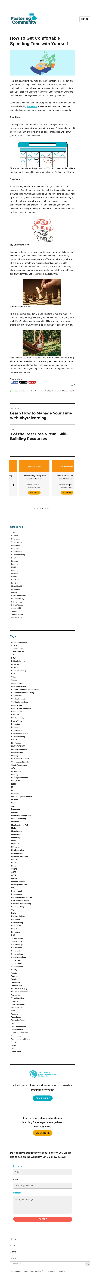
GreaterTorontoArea (19, 765)
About (13, 1245)
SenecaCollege (17, 945)
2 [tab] (37, 508)
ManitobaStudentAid (19, 825)
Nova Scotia (16, 860)
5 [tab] (45, 508)
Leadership (15, 809)
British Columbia (18, 661)
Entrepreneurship (18, 555)
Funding (14, 564)
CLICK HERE (43, 1133)
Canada (14, 680)
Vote (13, 1011)
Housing (14, 570)
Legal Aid (15, 580)
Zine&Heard (16, 1052)
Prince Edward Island (20, 900)
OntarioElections (18, 882)
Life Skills (57, 391)
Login (13, 1258)
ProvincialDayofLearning (21, 904)
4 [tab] (42, 508)
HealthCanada (16, 771)
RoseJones (15, 932)
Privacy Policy (35, 1271)
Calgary (14, 677)
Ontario (14, 592)
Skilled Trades (17, 605)
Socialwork (15, 951)
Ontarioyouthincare (19, 885)
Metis (13, 841)
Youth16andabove (18, 1027)
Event (13, 558)
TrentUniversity (17, 982)
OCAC (13, 872)
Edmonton (15, 724)
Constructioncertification (21, 708)
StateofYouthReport (19, 957)
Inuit (13, 803)
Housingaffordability (19, 778)
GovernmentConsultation (21, 759)
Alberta (14, 645)
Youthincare (16, 1036)
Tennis (14, 973)
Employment (16, 551)
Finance (14, 561)
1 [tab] (35, 508)
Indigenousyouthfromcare (21, 797)
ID (12, 787)
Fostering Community (23, 391)
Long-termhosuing (18, 819)
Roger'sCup (16, 926)
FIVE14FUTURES (18, 746)
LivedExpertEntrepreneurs (21, 815)
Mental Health (68, 391)
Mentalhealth (16, 831)
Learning (14, 577)
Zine (13, 1048)
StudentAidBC (17, 963)
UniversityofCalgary (19, 989)
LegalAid (14, 812)
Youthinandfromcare (19, 1033)
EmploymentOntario (19, 734)
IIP (12, 790)
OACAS (14, 869)
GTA (13, 768)
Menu (84, 19)
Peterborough (16, 891)
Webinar (14, 1014)
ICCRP (14, 784)
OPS (13, 888)
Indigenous (15, 793)
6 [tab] (48, 508)
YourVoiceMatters (18, 1020)
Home (13, 1239)
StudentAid (15, 960)
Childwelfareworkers (19, 702)
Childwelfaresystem (19, 699)
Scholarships (16, 602)
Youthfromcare (17, 1030)
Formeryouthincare (19, 749)
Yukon (13, 1045)
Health (13, 567)
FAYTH (14, 740)
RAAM (13, 913)
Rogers (14, 929)
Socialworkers (17, 954)
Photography (16, 894)
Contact (14, 1252)
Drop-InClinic (16, 721)
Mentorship (15, 838)
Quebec (14, 910)
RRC (13, 935)
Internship (15, 574)
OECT (13, 875)
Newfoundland (17, 853)
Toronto (14, 976)
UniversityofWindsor (19, 992)
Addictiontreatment (19, 642)
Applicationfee (17, 649)
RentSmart (15, 919)
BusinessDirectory (18, 671)
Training (14, 611)
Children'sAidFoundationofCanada (25, 690)
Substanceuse (17, 967)
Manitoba (15, 822)
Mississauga (16, 844)
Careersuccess (17, 683)
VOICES (14, 1001)
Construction (16, 705)
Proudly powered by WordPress (55, 1271)
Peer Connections (18, 596)
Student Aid (16, 608)
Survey (14, 970)
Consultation (16, 542)
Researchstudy (17, 923)
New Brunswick (17, 850)
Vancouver (15, 995)
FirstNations (16, 743)
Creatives (15, 715)
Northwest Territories (19, 856)
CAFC (13, 674)
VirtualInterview (17, 998)
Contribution (16, 545)
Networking (15, 589)
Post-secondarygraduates (21, 897)
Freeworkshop (17, 752)
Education (15, 548)
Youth (13, 1023)
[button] (13, 485)
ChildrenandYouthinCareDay (22, 693)
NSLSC (14, 863)
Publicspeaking (17, 907)
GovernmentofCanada (20, 762)
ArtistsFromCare (17, 652)
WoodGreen (16, 1017)
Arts (13, 533)
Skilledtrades (16, 948)
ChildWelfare (16, 696)
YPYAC (14, 1042)
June (13, 806)
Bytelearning (16, 539)
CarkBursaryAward (18, 686)
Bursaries (15, 664)
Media (13, 828)
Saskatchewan (17, 938)
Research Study (17, 599)
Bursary (14, 536)
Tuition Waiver (17, 615)
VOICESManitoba (18, 1004)
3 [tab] (40, 508)
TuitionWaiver (16, 986)
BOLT (13, 658)
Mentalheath (16, 834)
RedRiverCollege (18, 916)
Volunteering (16, 618)
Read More (25, 492)
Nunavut (14, 866)
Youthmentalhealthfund (20, 1039)
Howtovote (15, 781)
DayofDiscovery (17, 718)
